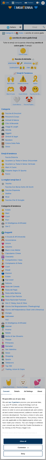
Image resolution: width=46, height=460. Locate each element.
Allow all (23, 441)
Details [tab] (17, 391)
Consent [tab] (6, 391)
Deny (23, 454)
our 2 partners (14, 402)
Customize (22, 447)
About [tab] (39, 391)
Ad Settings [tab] (28, 391)
